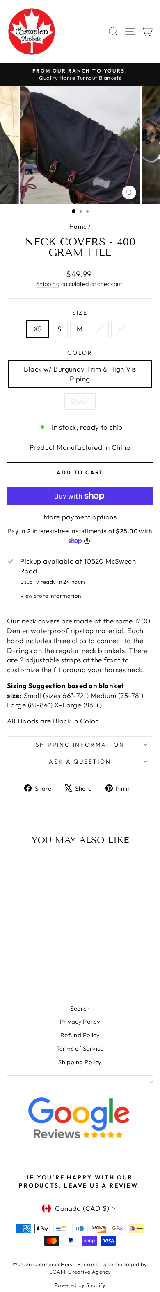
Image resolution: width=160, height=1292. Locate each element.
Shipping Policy (79, 1062)
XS (37, 328)
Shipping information (80, 744)
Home (78, 226)
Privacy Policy (80, 1021)
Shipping (47, 284)
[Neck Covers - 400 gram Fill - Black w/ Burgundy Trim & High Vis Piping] (30, 968)
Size (80, 312)
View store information (50, 595)
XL (122, 328)
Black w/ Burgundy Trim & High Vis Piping (80, 374)
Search (80, 1008)
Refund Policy (80, 1035)
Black (80, 401)
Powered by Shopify (80, 1285)
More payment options (80, 516)
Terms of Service (80, 1048)
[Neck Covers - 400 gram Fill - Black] (40, 968)
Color (80, 352)
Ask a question (80, 761)
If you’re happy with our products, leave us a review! (80, 1181)
